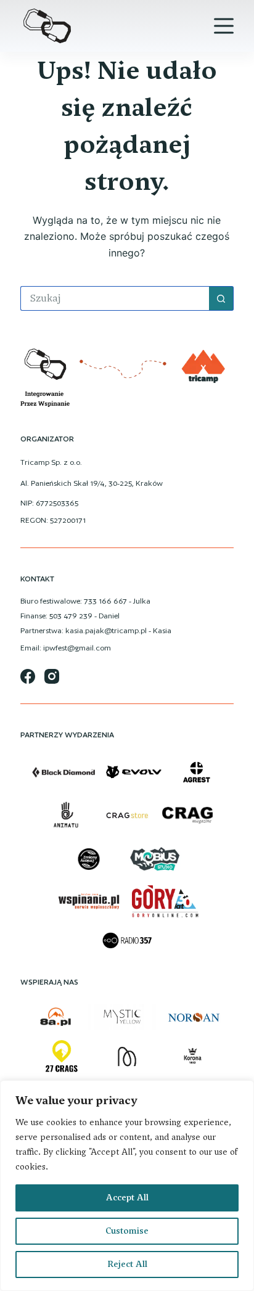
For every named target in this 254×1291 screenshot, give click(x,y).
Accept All (127, 1197)
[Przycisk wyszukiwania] (221, 298)
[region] (127, 1185)
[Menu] (224, 26)
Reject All (127, 1264)
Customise (127, 1231)
